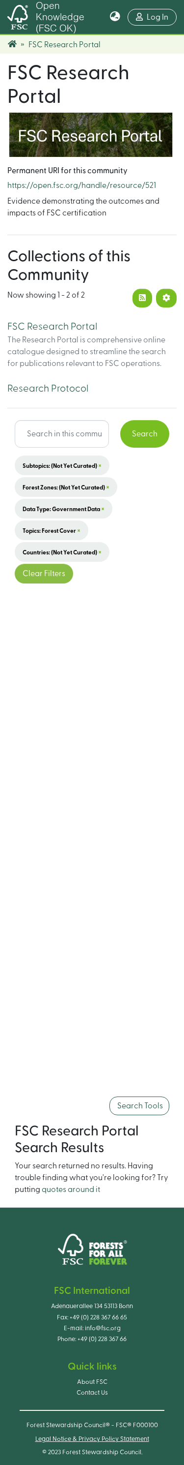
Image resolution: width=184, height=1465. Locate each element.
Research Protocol (47, 389)
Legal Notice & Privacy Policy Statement (92, 1439)
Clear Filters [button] (44, 574)
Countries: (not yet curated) (62, 552)
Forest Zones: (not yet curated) (66, 487)
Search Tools (139, 1106)
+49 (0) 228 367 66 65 (98, 1317)
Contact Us (92, 1393)
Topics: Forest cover (51, 530)
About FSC (92, 1382)
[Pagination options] (166, 298)
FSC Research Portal (52, 327)
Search (145, 434)
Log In (162, 17)
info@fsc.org (103, 1328)
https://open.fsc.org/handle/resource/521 (81, 185)
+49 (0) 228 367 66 (102, 1339)
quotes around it (71, 1189)
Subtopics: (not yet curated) (62, 465)
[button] (115, 17)
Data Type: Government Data (64, 509)
